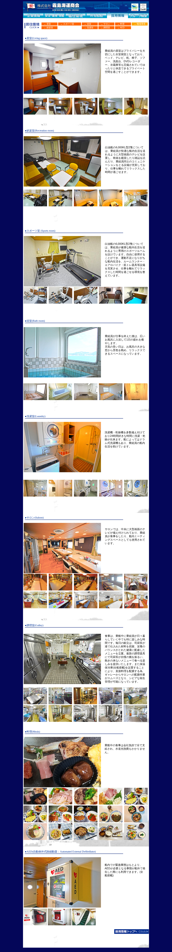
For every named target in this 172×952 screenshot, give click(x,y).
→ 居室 (46, 24)
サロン (106, 24)
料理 (121, 24)
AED (121, 27)
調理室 (106, 27)
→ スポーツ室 (66, 24)
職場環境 (140, 24)
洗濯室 (89, 27)
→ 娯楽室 (47, 27)
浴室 (88, 24)
